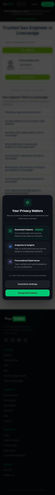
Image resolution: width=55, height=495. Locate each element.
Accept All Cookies (27, 293)
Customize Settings (27, 284)
